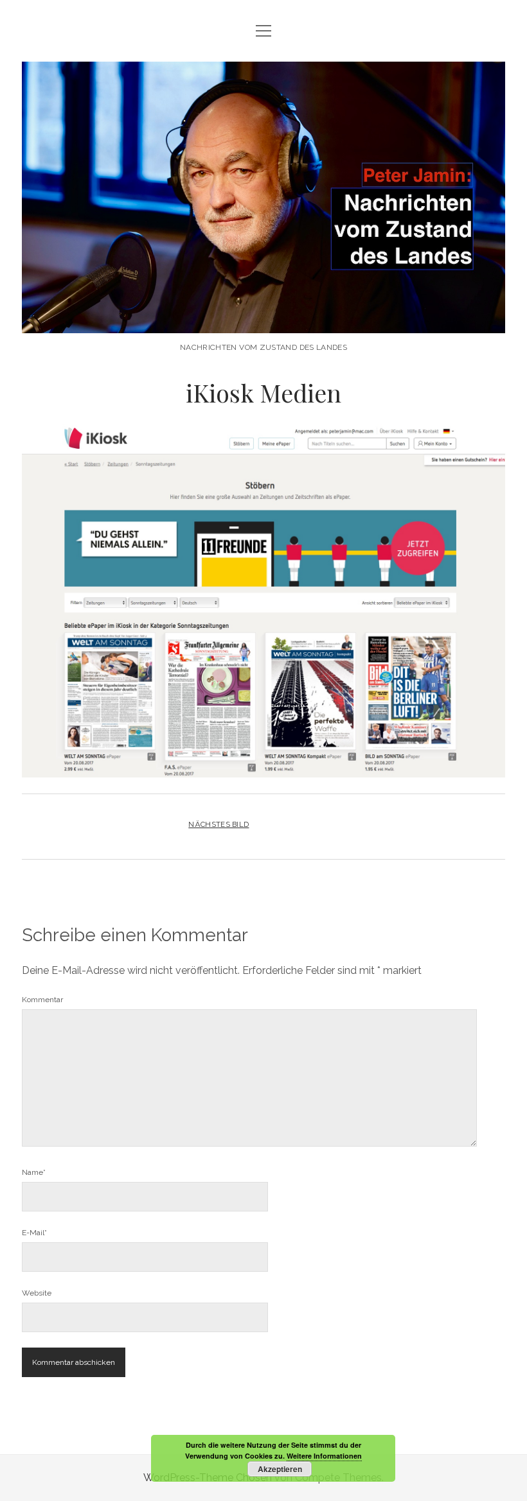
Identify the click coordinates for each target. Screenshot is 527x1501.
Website (36, 1292)
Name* (34, 1172)
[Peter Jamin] (263, 320)
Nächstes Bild (218, 824)
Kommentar (42, 999)
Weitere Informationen (324, 1456)
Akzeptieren (280, 1469)
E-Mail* (34, 1232)
